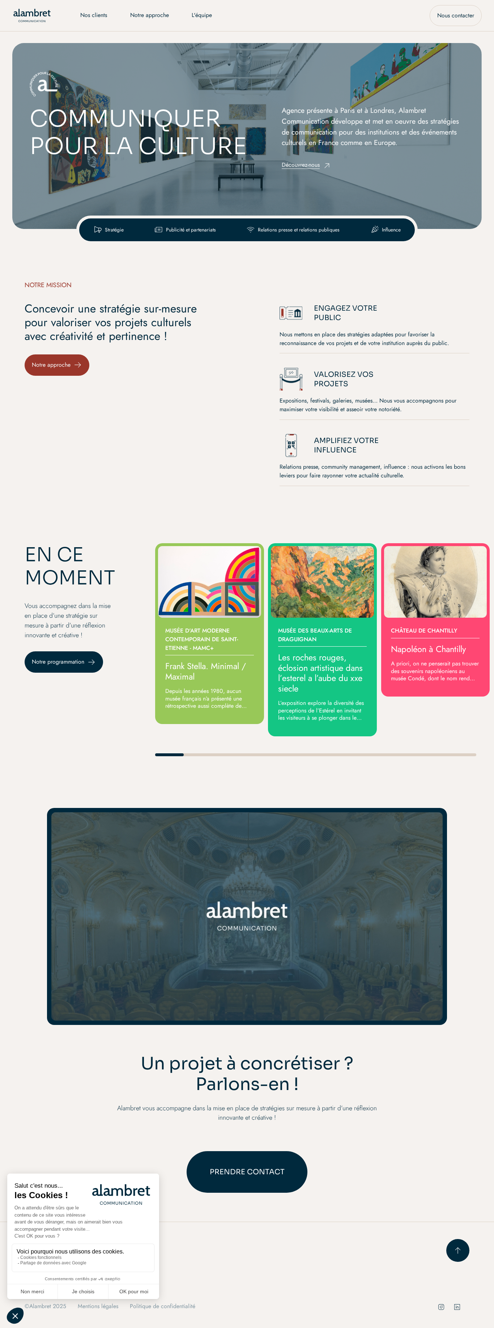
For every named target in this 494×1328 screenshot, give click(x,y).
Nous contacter (455, 15)
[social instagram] (441, 1307)
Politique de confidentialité (162, 1306)
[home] (32, 15)
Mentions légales (98, 1306)
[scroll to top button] (457, 1250)
